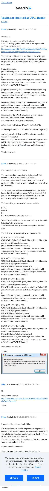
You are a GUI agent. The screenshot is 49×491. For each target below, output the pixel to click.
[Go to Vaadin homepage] (23, 8)
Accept (35, 478)
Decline (14, 478)
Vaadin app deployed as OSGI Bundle (23, 17)
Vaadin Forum (6, 3)
